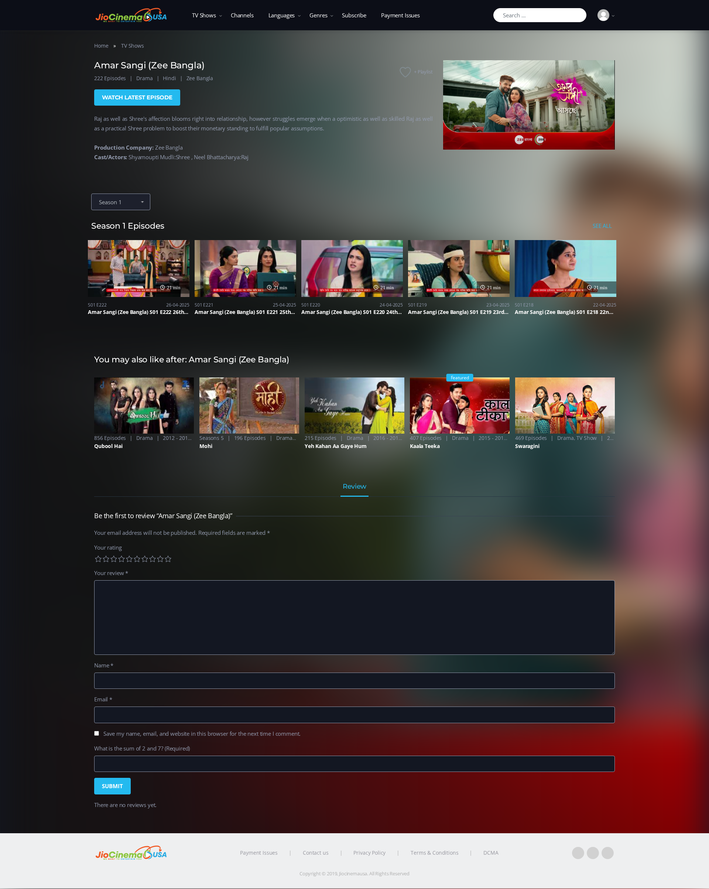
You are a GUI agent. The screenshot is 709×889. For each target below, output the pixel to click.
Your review (111, 573)
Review (354, 486)
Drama (144, 78)
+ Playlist (423, 71)
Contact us (316, 852)
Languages (281, 15)
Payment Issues (400, 15)
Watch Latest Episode (137, 97)
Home (101, 45)
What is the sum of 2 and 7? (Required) (142, 748)
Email (103, 699)
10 (168, 559)
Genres (318, 15)
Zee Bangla (199, 78)
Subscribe (354, 15)
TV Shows (204, 15)
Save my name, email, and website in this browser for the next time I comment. (202, 733)
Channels (242, 15)
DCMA (490, 852)
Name (103, 665)
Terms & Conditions (434, 852)
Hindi (169, 78)
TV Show (586, 437)
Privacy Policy (369, 852)
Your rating (107, 547)
